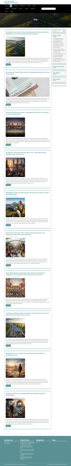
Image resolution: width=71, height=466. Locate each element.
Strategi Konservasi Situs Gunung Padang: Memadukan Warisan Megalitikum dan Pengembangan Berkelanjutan (27, 33)
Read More (8, 64)
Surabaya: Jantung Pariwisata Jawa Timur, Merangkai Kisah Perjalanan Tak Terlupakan (26, 153)
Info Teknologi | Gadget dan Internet (11, 2)
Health (34, 5)
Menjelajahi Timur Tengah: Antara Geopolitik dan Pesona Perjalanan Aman (25, 354)
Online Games (14, 8)
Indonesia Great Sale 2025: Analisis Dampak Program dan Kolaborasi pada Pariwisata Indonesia (25, 234)
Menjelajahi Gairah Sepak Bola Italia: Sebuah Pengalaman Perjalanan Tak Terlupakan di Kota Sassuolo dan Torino (25, 274)
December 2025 (7, 443)
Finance (29, 5)
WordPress (65, 464)
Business (15, 5)
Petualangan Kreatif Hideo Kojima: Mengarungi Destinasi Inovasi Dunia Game (27, 73)
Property (26, 8)
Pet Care (20, 8)
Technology (33, 8)
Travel (6, 11)
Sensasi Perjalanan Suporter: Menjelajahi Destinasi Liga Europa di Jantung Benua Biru (27, 113)
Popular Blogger (50, 464)
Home (6, 5)
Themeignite (56, 464)
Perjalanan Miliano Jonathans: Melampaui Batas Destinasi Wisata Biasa (25, 394)
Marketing (7, 8)
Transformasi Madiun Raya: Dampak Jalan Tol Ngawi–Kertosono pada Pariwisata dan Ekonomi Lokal (27, 314)
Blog (11, 5)
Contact (11, 11)
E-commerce (22, 5)
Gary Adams (16, 36)
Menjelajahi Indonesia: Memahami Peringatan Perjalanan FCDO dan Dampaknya (27, 193)
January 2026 (6, 442)
